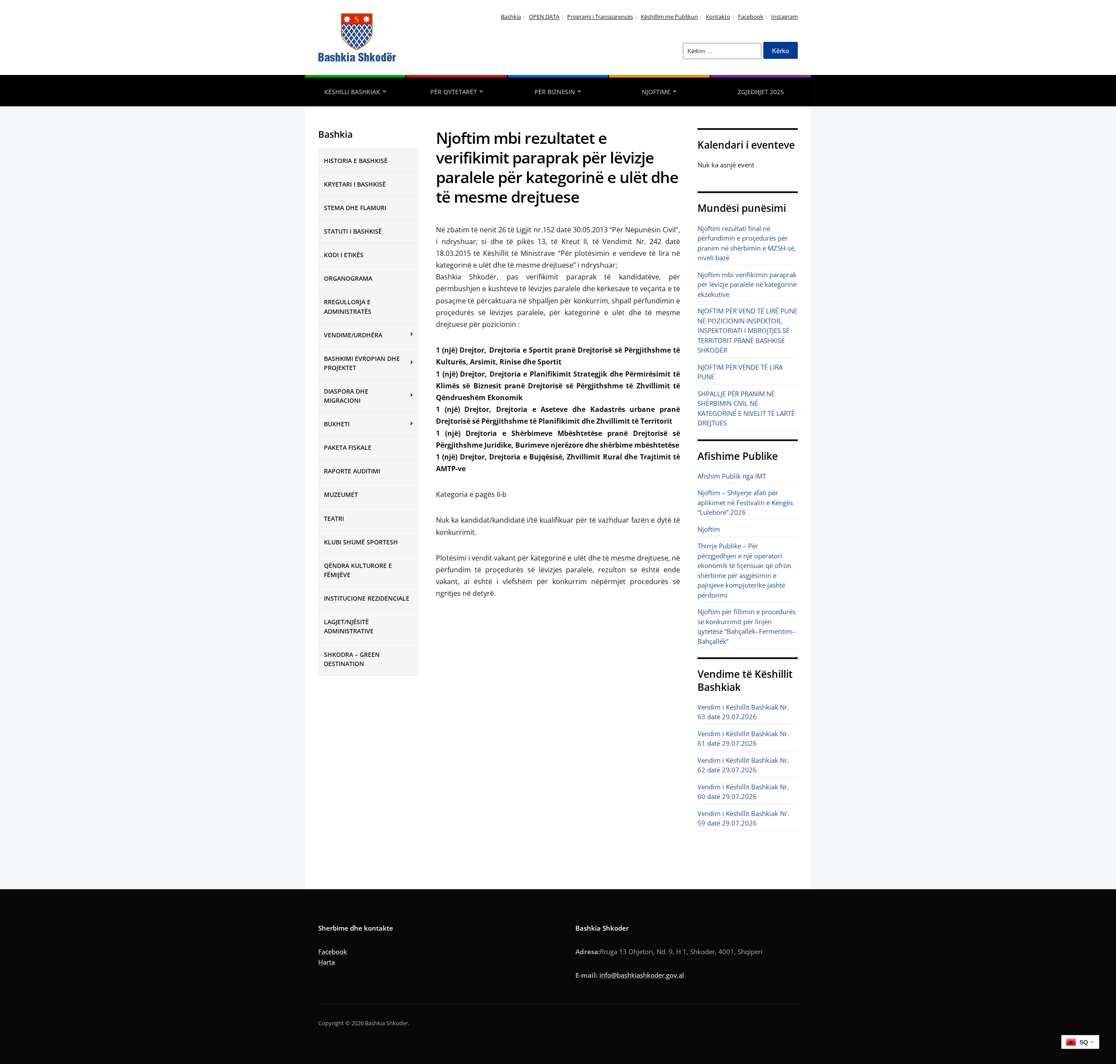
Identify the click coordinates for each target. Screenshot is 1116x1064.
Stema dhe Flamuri (355, 208)
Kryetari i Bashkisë (355, 184)
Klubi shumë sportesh (361, 542)
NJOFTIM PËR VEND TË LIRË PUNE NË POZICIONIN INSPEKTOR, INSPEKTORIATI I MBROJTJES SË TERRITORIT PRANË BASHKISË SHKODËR (747, 330)
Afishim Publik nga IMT (732, 476)
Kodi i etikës (344, 255)
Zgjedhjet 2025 (761, 92)
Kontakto (718, 16)
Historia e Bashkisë (356, 160)
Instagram (784, 16)
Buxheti (337, 424)
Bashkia (511, 16)
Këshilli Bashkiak (352, 92)
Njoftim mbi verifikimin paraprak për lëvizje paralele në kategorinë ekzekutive (747, 284)
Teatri (334, 518)
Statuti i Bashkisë (353, 231)
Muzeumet (341, 494)
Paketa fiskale (347, 447)
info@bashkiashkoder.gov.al (641, 975)
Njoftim (709, 529)
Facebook (750, 16)
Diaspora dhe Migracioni (346, 396)
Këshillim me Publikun (669, 16)
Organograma (348, 278)
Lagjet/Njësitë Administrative (349, 626)
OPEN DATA (544, 16)
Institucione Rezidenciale (366, 598)
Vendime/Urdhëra (353, 335)
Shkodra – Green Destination (352, 659)
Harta (326, 962)
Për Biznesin (554, 92)
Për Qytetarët (453, 92)
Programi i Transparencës (600, 16)
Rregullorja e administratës (347, 306)
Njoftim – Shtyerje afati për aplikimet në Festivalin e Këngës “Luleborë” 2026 (745, 502)
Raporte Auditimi (352, 471)
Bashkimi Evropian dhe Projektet (362, 363)
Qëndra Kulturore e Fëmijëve (358, 570)
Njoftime (656, 92)
